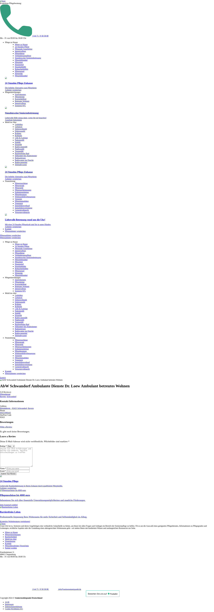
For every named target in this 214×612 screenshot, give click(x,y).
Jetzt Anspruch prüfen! (9, 505)
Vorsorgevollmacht (22, 212)
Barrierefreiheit (11, 537)
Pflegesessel (19, 71)
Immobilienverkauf (22, 206)
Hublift (17, 142)
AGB (7, 602)
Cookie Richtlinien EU (14, 609)
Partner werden (11, 548)
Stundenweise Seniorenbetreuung (28, 58)
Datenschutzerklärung (13, 607)
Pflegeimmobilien (22, 201)
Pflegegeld (19, 188)
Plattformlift (19, 149)
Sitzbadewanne (21, 165)
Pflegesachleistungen (23, 190)
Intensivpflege (20, 51)
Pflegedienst (19, 53)
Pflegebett (19, 62)
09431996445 (5, 413)
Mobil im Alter (10, 539)
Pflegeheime (20, 97)
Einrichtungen (20, 94)
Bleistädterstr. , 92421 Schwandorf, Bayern (17, 408)
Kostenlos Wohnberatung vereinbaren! (15, 521)
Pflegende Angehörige (23, 49)
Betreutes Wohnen (22, 101)
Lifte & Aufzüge (21, 138)
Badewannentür (21, 162)
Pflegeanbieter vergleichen (15, 231)
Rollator (18, 133)
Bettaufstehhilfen (21, 69)
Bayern (3, 396)
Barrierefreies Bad (22, 153)
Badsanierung (20, 158)
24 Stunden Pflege (22, 47)
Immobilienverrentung (23, 208)
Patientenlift (19, 140)
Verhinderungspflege (23, 56)
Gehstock (18, 127)
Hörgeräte (19, 74)
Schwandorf (11, 396)
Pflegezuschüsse (21, 183)
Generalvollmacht (22, 210)
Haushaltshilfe (20, 67)
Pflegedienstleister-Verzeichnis (17, 546)
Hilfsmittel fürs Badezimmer (26, 156)
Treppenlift (19, 151)
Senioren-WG (20, 106)
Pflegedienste (5, 394)
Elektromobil (20, 131)
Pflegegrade (19, 186)
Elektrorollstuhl (21, 129)
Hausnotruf (19, 65)
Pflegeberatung (21, 194)
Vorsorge (18, 199)
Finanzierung (10, 541)
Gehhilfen (19, 124)
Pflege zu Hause (21, 45)
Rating (3, 446)
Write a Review (6, 427)
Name (3, 468)
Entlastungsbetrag (22, 192)
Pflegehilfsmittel (21, 60)
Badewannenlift (21, 147)
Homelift (18, 145)
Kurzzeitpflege (20, 99)
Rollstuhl (18, 136)
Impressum (9, 604)
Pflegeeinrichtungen (13, 535)
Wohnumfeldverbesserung (25, 197)
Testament (19, 203)
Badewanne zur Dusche (24, 160)
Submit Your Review (8, 474)
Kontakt (8, 229)
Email (3, 471)
